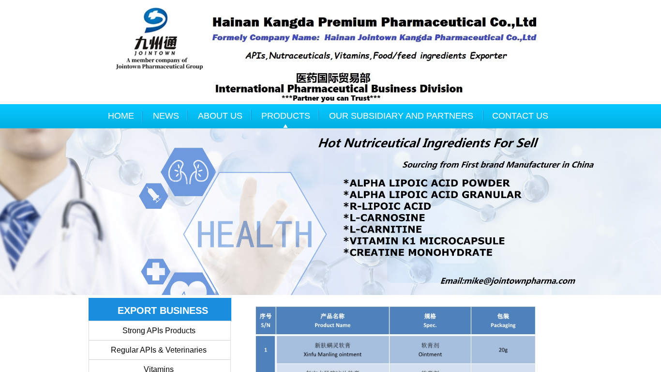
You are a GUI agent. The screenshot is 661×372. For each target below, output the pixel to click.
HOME (121, 116)
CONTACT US (520, 116)
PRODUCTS (285, 116)
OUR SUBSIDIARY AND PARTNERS (401, 116)
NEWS (166, 116)
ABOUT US (220, 116)
